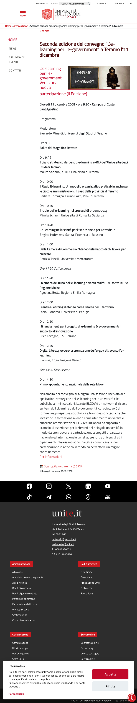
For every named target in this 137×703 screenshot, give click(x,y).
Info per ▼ (42, 3)
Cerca (54, 3)
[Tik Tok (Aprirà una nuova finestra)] (29, 497)
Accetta (110, 674)
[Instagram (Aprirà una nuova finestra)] (49, 486)
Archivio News (21, 26)
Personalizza (16, 693)
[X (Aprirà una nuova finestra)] (68, 486)
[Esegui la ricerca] (88, 3)
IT (131, 3)
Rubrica (101, 3)
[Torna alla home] (61, 14)
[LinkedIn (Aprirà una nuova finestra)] (88, 486)
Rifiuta (110, 686)
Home (8, 26)
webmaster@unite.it (63, 544)
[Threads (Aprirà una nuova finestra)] (88, 497)
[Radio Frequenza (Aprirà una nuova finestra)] (107, 497)
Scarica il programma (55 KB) (63, 466)
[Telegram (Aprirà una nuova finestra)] (49, 497)
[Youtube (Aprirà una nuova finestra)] (107, 486)
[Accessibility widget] (132, 698)
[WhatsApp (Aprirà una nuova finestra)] (68, 497)
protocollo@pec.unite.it (64, 539)
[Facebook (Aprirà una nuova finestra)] (29, 486)
